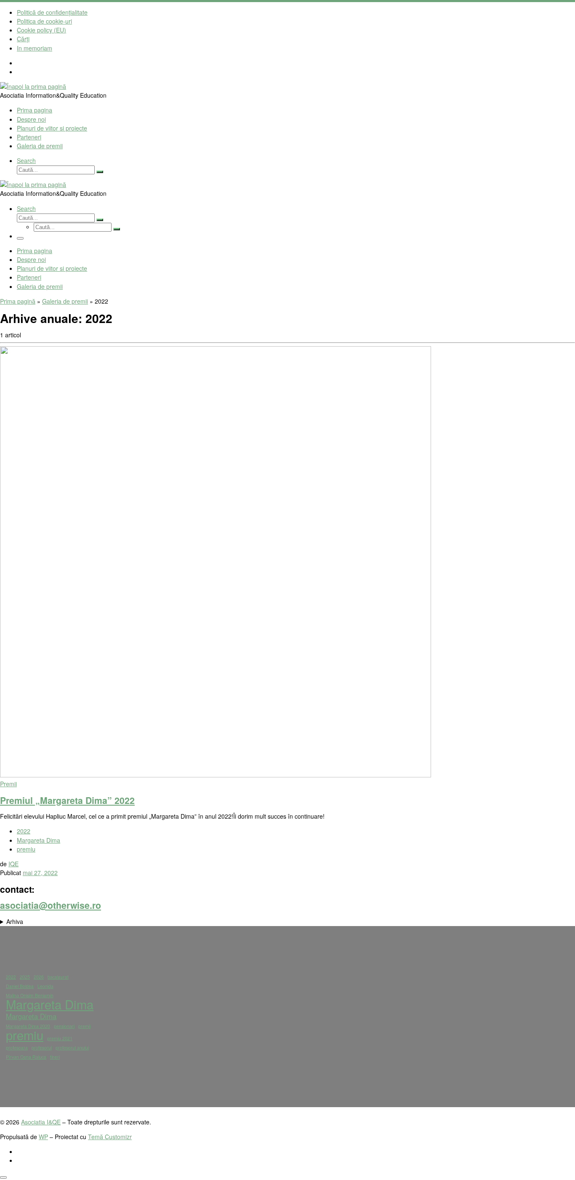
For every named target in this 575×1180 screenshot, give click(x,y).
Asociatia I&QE (41, 1122)
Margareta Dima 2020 (28, 1026)
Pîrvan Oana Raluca (26, 1057)
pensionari (64, 1026)
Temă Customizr (110, 1136)
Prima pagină (17, 301)
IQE (13, 864)
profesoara (17, 1047)
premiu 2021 (59, 1038)
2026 (39, 977)
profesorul (42, 1047)
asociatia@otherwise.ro (50, 905)
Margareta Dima (49, 1004)
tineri (55, 1057)
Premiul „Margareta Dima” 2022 (67, 800)
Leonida (45, 986)
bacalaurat (58, 977)
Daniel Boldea (20, 986)
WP (43, 1136)
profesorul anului (72, 1047)
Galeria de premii (65, 301)
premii (84, 1026)
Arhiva (14, 921)
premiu (24, 1034)
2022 (11, 977)
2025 (25, 977)
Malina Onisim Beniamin (29, 995)
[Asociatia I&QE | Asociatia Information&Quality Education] (33, 86)
